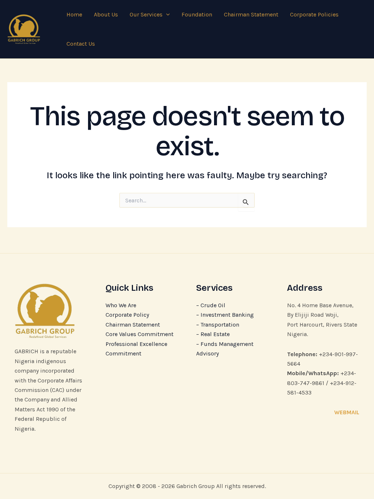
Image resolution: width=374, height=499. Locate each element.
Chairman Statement (251, 14)
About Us (106, 14)
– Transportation (217, 324)
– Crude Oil (210, 305)
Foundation (197, 14)
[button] (166, 14)
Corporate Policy (127, 314)
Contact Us (80, 43)
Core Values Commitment (139, 334)
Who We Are (121, 305)
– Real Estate (213, 334)
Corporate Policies (314, 14)
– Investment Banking (225, 314)
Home (74, 14)
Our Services (146, 14)
